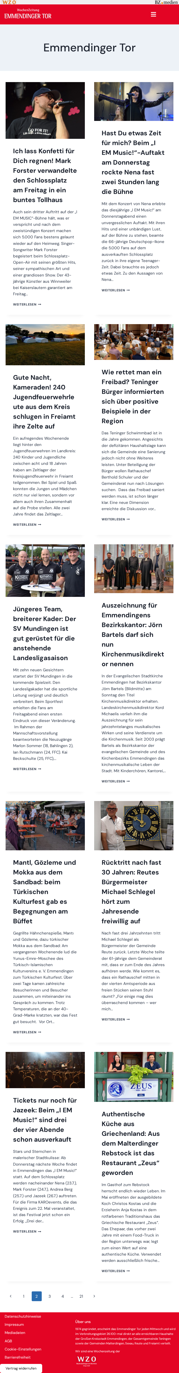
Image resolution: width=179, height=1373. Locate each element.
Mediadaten (15, 1332)
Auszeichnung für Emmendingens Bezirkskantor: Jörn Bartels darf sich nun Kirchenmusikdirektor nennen (133, 634)
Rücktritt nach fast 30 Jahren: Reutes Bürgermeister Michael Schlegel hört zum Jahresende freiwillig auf (131, 891)
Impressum (14, 1324)
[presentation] (45, 110)
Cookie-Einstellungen (23, 1349)
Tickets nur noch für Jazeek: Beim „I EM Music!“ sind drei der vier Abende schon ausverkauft (45, 1120)
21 (81, 1296)
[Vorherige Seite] (11, 1296)
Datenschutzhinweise (23, 1316)
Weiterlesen (27, 304)
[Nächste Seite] (95, 1296)
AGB (8, 1341)
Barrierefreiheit (18, 1357)
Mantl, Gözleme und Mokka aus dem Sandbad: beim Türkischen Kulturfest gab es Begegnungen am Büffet (44, 891)
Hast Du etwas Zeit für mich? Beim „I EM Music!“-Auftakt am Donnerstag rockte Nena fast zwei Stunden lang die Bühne (133, 162)
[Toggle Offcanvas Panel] (153, 14)
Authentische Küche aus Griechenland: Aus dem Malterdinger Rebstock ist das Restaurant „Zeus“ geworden (131, 1143)
